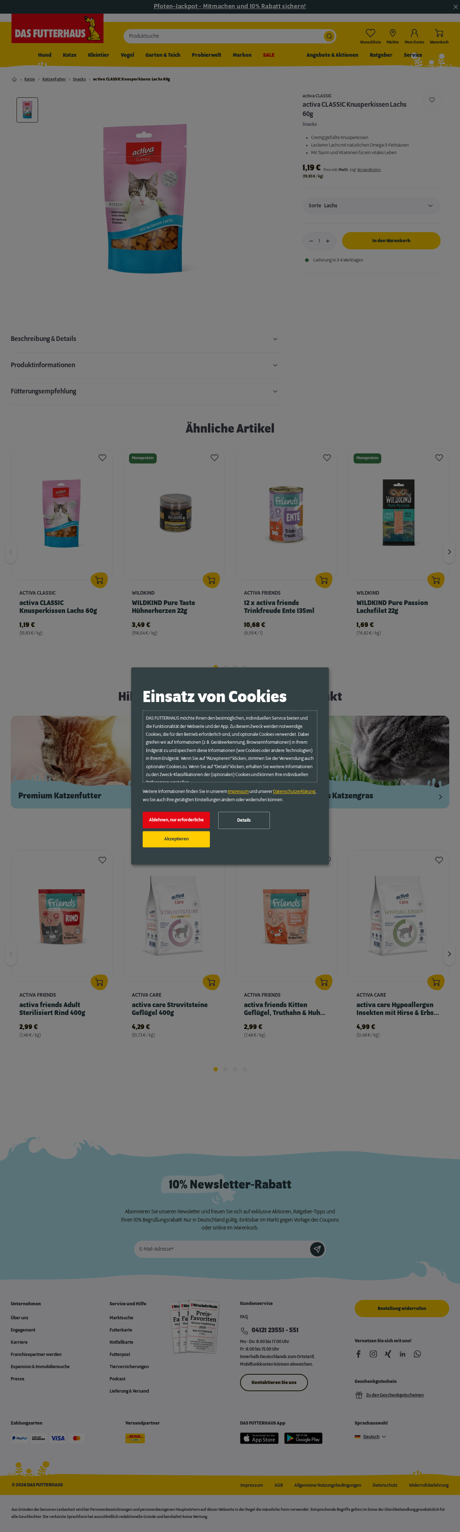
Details (244, 820)
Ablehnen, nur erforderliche (176, 819)
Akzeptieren (176, 839)
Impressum (238, 791)
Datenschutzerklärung (294, 791)
